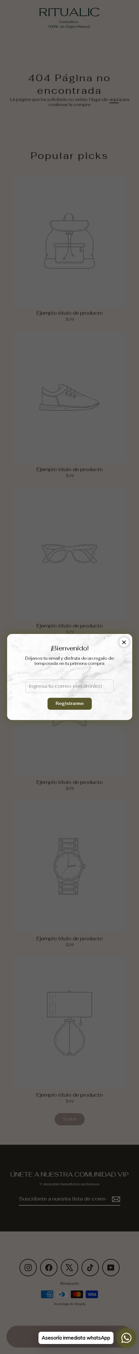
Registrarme (70, 703)
